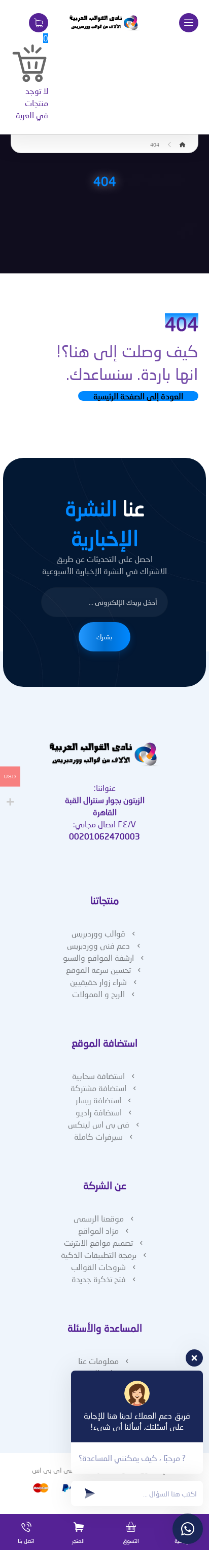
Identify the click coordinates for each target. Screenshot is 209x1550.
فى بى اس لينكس (98, 1124)
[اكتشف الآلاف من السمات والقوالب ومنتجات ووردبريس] (104, 23)
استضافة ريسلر (98, 1100)
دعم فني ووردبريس (98, 945)
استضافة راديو (99, 1112)
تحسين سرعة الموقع (98, 969)
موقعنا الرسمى (99, 1218)
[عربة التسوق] (38, 21)
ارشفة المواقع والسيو (98, 957)
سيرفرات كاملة (98, 1136)
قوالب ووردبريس (98, 933)
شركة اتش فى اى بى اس (69, 1470)
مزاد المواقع (98, 1230)
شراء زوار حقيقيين (98, 982)
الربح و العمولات (98, 994)
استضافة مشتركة (98, 1088)
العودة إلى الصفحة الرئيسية (138, 396)
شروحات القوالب (98, 1267)
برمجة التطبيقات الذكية (98, 1254)
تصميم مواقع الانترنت (98, 1242)
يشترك (104, 637)
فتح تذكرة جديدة (99, 1279)
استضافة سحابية (98, 1076)
